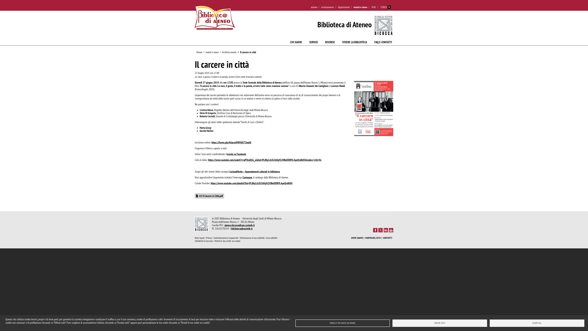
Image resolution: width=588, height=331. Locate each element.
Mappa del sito (373, 237)
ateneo (314, 7)
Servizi (313, 42)
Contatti (387, 237)
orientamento (327, 7)
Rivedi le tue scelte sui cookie (342, 323)
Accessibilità (271, 237)
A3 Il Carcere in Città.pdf (211, 196)
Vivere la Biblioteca (354, 42)
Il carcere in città (248, 52)
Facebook (375, 230)
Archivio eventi (229, 52)
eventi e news (360, 7)
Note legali (199, 237)
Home (199, 52)
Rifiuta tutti (440, 323)
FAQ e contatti (383, 42)
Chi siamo (296, 42)
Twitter (380, 230)
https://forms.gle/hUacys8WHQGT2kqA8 (231, 142)
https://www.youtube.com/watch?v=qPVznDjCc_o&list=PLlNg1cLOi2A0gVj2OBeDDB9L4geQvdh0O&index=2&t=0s (264, 160)
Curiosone (247, 177)
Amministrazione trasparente (226, 237)
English (374, 7)
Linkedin (386, 230)
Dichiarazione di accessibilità (252, 237)
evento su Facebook (236, 154)
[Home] (215, 17)
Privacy (209, 237)
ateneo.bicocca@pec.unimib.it (239, 225)
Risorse (330, 42)
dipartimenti (344, 7)
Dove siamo (357, 237)
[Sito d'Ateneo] (383, 24)
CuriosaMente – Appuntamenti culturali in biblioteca (254, 171)
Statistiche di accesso (204, 241)
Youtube (391, 230)
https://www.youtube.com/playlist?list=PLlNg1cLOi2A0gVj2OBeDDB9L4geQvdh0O (251, 183)
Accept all (536, 323)
